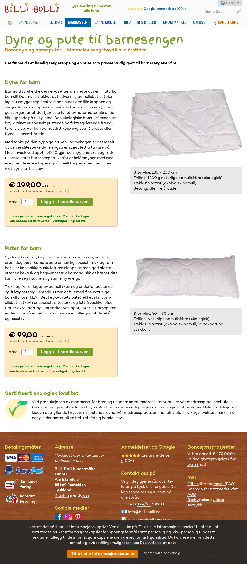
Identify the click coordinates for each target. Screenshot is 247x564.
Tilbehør (54, 22)
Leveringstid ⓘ (58, 191)
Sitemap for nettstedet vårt (212, 489)
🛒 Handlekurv (225, 22)
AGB (191, 494)
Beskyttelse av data (205, 499)
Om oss (199, 22)
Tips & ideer (146, 22)
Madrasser (77, 22)
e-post (159, 492)
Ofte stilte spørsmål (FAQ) (211, 483)
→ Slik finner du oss (72, 495)
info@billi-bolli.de (144, 511)
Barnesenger (29, 22)
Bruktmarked (175, 22)
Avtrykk (194, 505)
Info (127, 22)
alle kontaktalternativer (149, 519)
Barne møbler (106, 22)
